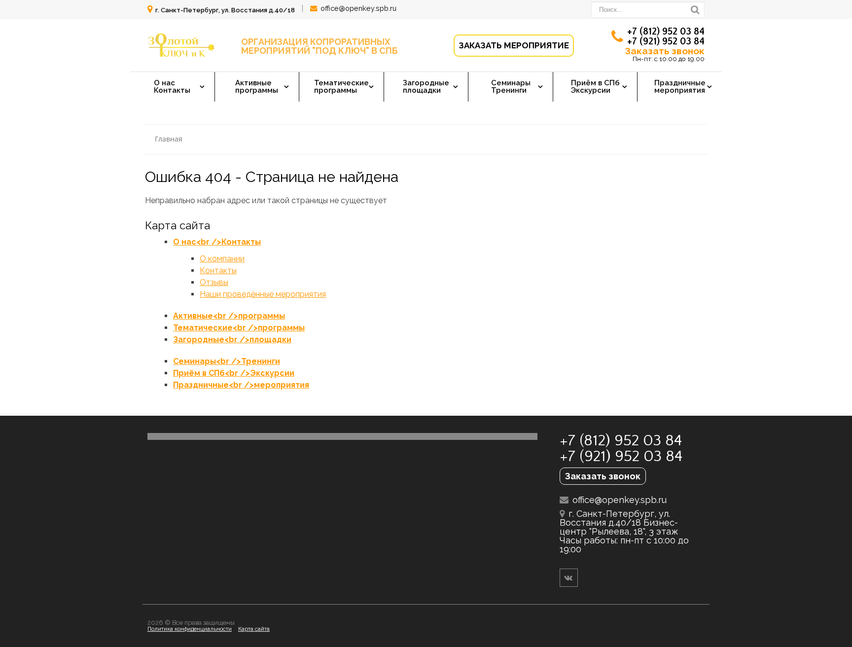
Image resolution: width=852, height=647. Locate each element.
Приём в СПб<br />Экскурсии (233, 373)
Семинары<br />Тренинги (226, 361)
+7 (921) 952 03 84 (666, 41)
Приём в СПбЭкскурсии (595, 86)
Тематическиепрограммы (341, 86)
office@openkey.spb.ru (358, 8)
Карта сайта (254, 628)
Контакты (218, 270)
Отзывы (214, 282)
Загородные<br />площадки (232, 339)
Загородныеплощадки (426, 86)
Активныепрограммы (256, 86)
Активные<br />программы (229, 316)
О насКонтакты (172, 86)
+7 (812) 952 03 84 (666, 31)
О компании (222, 258)
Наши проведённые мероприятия (263, 294)
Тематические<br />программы (239, 327)
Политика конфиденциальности (189, 628)
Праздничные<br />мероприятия (241, 385)
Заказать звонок (665, 50)
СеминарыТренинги (511, 86)
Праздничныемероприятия (680, 86)
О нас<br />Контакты (217, 242)
